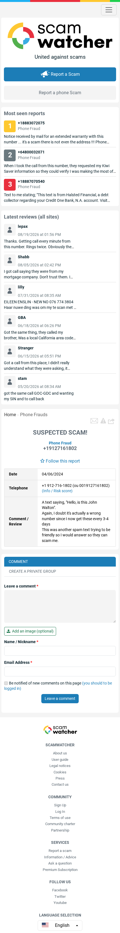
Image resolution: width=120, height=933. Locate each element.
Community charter (60, 824)
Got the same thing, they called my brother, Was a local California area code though (38, 338)
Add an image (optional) (32, 631)
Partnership (60, 830)
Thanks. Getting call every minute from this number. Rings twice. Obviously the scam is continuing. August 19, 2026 (37, 247)
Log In (60, 811)
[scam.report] (103, 420)
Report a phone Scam (60, 92)
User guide (60, 759)
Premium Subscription (60, 870)
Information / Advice (60, 857)
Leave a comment (21, 586)
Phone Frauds (33, 414)
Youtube (60, 903)
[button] (112, 421)
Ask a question (60, 863)
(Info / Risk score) (57, 491)
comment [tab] (18, 561)
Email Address (18, 662)
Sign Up (60, 805)
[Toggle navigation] (109, 9)
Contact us (60, 784)
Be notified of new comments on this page (58, 686)
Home (10, 414)
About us (60, 753)
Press (60, 778)
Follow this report (63, 461)
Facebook (60, 890)
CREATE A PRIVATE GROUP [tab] (32, 571)
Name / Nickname (21, 642)
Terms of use (60, 818)
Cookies (60, 772)
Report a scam (60, 851)
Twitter (60, 896)
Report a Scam (65, 74)
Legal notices (60, 766)
